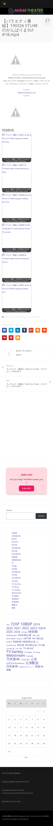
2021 (17, 628)
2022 (25, 628)
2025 (9, 631)
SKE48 (14, 569)
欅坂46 (14, 605)
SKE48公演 (16, 572)
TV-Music (15, 587)
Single (14, 566)
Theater (15, 581)
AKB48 (14, 533)
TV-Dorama (16, 584)
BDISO (14, 539)
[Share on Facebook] (4, 330)
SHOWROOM (11, 645)
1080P (26, 623)
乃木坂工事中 (25, 660)
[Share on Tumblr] (24, 330)
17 (9, 735)
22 (38, 735)
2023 (33, 628)
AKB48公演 (16, 536)
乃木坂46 (15, 596)
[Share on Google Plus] (31, 330)
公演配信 (31, 662)
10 (9, 727)
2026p (24, 632)
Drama (19, 638)
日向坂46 (15, 602)
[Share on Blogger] (37, 330)
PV (13, 563)
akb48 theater (11, 635)
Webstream (16, 593)
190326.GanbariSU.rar (27, 92)
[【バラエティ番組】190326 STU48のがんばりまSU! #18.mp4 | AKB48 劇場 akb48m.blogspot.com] (25, 3)
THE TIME (18, 649)
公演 (34, 659)
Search (9, 510)
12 (21, 727)
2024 (41, 628)
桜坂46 (39, 666)
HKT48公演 (16, 548)
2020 (9, 628)
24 (9, 743)
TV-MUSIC (28, 648)
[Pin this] (11, 337)
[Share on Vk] (4, 337)
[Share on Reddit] (44, 330)
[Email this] (17, 337)
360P (8, 625)
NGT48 (14, 551)
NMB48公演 (16, 560)
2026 (17, 631)
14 (32, 727)
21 (32, 735)
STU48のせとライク (24, 317)
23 (44, 735)
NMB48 (14, 557)
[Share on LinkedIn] (17, 330)
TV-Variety (36, 317)
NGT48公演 (16, 554)
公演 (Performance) (15, 663)
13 (26, 727)
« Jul (25, 757)
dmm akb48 (10, 639)
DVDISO (15, 542)
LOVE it (9, 642)
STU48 (15, 317)
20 (26, 735)
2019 (6, 317)
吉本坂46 (15, 599)
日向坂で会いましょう (26, 667)
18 (15, 735)
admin (18, 354)
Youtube (29, 656)
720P (10, 317)
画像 (13, 608)
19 (21, 735)
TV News (28, 652)
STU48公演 (16, 578)
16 (44, 727)
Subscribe (26, 488)
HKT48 (14, 545)
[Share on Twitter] (11, 330)
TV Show (36, 652)
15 (38, 727)
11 (15, 727)
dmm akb (36, 635)
